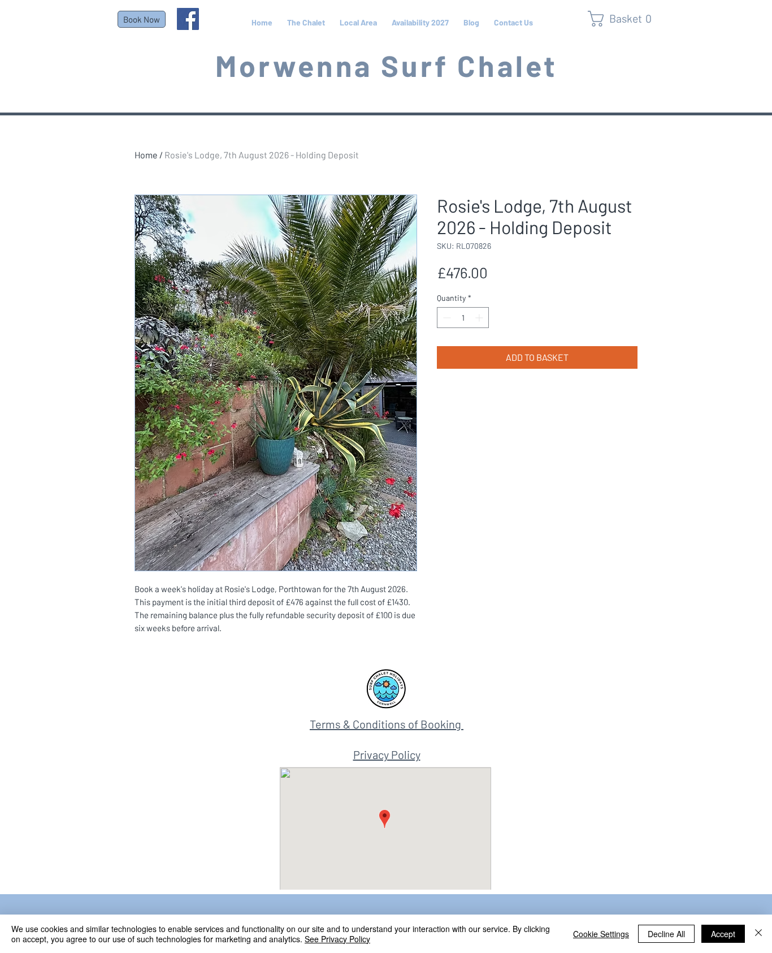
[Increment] (480, 317)
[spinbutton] (463, 317)
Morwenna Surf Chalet (386, 65)
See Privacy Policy (337, 939)
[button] (624, 19)
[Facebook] (188, 19)
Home (146, 154)
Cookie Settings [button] (601, 933)
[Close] (758, 934)
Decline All (666, 933)
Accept (723, 933)
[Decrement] (446, 317)
